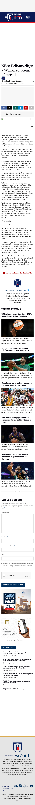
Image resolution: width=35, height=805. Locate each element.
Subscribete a (18, 273)
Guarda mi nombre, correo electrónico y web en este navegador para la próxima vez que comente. (18, 566)
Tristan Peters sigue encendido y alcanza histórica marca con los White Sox (16, 667)
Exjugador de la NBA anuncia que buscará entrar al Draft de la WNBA (15, 349)
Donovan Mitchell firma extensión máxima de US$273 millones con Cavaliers (14, 456)
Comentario (5, 512)
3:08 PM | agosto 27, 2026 (10, 670)
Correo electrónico (8, 546)
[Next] (19, 491)
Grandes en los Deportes (12, 80)
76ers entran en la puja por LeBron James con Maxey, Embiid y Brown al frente (16, 419)
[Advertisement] (17, 42)
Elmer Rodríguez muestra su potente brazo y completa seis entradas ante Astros (17, 660)
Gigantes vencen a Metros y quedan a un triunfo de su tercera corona (16, 384)
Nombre (4, 537)
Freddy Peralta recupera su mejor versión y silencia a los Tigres (17, 681)
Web (2, 555)
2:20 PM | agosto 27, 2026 (24, 688)
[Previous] (15, 491)
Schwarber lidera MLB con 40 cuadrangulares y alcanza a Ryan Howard (18, 674)
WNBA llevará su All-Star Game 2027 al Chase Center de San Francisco (16, 315)
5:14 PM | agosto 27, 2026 (10, 655)
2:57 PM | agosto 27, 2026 (10, 684)
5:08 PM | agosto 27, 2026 (10, 663)
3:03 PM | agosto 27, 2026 (10, 677)
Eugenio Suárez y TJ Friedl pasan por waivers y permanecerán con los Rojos (18, 652)
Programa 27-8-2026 (9, 689)
